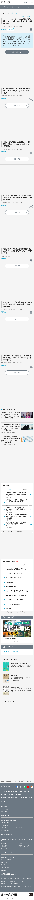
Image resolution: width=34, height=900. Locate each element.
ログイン (26, 2)
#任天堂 (8, 651)
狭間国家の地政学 (16, 687)
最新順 (8, 7)
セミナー (3, 794)
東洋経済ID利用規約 (6, 886)
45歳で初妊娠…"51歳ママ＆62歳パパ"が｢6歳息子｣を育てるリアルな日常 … (16, 523)
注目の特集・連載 (8, 617)
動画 (27, 7)
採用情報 (10, 878)
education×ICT (5, 806)
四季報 (11, 794)
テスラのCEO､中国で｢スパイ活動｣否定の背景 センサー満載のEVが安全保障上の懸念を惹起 (17, 21)
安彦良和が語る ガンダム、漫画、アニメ (17, 595)
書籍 (17, 794)
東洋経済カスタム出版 (23, 846)
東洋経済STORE (5, 825)
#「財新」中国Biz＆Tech (15, 13)
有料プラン (4, 862)
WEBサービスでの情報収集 (8, 881)
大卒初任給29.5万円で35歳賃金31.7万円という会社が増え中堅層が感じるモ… (16, 501)
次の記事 (29, 16)
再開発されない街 (11, 586)
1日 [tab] (10, 565)
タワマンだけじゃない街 (13, 604)
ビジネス (5, 13)
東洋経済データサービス (7, 843)
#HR (4, 651)
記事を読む (17, 105)
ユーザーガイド (5, 867)
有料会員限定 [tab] (24, 489)
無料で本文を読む (17, 52)
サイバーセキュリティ (7, 809)
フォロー (11, 29)
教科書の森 (4, 848)
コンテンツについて (6, 859)
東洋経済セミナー (22, 843)
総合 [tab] (10, 489)
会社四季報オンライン (7, 822)
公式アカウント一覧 (20, 878)
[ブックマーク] (31, 30)
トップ (3, 7)
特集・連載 (15, 7)
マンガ (30, 791)
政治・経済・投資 (12, 797)
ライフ (30, 797)
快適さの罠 (14, 675)
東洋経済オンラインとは (7, 857)
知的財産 (3, 883)
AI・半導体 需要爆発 (9, 638)
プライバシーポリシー (23, 881)
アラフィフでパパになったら (14, 573)
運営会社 (3, 878)
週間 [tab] (24, 565)
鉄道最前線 (9, 608)
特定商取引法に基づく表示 (15, 883)
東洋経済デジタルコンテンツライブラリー (12, 828)
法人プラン (4, 865)
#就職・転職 (15, 651)
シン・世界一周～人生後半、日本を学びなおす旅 (19, 591)
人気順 (22, 7)
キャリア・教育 (23, 797)
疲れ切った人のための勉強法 (19, 663)
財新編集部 (4, 29)
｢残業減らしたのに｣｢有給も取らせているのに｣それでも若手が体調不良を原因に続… (16, 509)
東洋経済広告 (4, 846)
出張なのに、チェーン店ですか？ (15, 599)
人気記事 (6, 485)
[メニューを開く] (32, 3)
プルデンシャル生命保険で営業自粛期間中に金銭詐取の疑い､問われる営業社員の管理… (16, 516)
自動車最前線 (10, 582)
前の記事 (23, 16)
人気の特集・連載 (9, 561)
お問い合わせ (28, 886)
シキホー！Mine (5, 830)
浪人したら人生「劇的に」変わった (16, 569)
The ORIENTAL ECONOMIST (8, 820)
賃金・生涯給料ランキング (13, 577)
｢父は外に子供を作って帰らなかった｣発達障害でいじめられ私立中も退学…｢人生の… (16, 494)
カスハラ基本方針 (18, 886)
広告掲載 (29, 878)
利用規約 (3, 870)
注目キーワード (8, 647)
